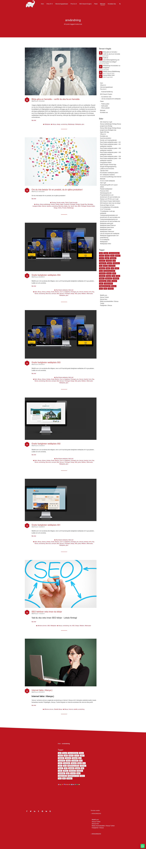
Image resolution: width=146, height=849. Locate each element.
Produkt (64, 208)
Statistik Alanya (58, 709)
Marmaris (61, 206)
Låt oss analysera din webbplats (111, 99)
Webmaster (90, 293)
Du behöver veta (106, 97)
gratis (79, 293)
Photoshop (102, 273)
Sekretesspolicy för (105, 193)
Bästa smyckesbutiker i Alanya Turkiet (103, 826)
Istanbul (49, 206)
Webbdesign (71, 124)
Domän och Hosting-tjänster (108, 140)
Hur (69, 206)
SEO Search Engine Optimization (110, 201)
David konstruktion (105, 138)
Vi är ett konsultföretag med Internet (110, 177)
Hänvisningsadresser (61, 4)
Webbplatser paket (105, 229)
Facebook (66, 204)
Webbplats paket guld (106, 223)
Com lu (62, 292)
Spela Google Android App (108, 164)
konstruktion (116, 263)
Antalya (58, 204)
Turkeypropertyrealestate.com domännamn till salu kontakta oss (110, 216)
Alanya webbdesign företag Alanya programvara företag (110, 125)
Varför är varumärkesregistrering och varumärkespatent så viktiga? (109, 60)
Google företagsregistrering (108, 166)
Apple (61, 204)
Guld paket (104, 106)
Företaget (72, 204)
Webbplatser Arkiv (105, 244)
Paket (96, 4)
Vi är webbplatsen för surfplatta (109, 207)
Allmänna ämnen (42, 625)
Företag (54, 202)
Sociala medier (60, 202)
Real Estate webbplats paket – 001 (110, 142)
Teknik (67, 202)
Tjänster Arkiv (104, 171)
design (58, 124)
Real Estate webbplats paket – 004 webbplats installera (110, 159)
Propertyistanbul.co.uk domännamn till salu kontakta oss (110, 196)
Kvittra (60, 208)
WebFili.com (35, 101)
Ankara (53, 204)
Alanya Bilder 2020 (109, 75)
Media (66, 206)
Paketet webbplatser (106, 189)
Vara (76, 206)
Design (56, 208)
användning (64, 124)
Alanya (54, 124)
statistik (75, 709)
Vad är (72, 206)
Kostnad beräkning (107, 92)
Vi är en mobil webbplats (107, 181)
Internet (44, 206)
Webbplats (47, 124)
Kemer (36, 293)
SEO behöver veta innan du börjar (47, 611)
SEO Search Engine (85, 4)
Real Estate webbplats (62, 290)
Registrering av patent (109, 271)
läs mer (34, 120)
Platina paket (105, 104)
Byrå (36, 292)
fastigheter (67, 292)
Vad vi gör (103, 183)
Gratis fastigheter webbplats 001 (46, 524)
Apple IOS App (104, 132)
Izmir (90, 292)
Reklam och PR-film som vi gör (109, 199)
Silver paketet (105, 108)
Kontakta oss (112, 4)
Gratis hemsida (73, 202)
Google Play (83, 204)
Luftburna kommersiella (107, 169)
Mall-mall (70, 290)
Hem (42, 4)
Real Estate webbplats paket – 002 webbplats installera (110, 149)
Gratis (52, 292)
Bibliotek (102, 4)
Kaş (93, 292)
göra (83, 124)
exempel (53, 293)
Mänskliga (90, 204)
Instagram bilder (37, 206)
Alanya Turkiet (104, 297)
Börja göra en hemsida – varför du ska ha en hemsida (55, 98)
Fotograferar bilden (105, 162)
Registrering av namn (105, 286)
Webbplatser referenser (107, 231)
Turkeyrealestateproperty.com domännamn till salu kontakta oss (110, 220)
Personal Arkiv (104, 191)
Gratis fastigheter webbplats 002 (46, 443)
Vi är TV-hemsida (105, 209)
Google (78, 204)
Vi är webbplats (104, 240)
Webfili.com (103, 295)
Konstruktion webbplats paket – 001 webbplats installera (109, 174)
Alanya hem (103, 299)
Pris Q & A (74, 4)
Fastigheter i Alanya (106, 305)
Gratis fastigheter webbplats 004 (46, 274)
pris (77, 292)
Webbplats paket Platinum (108, 225)
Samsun (62, 293)
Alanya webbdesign (45, 204)
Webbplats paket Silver (107, 227)
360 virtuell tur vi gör (106, 122)
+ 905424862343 (96, 834)
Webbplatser (104, 242)
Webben (83, 293)
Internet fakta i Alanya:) (42, 690)
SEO (79, 206)
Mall (58, 293)
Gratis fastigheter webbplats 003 (46, 362)
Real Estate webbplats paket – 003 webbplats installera (110, 153)
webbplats (102, 276)
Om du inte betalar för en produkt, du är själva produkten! (57, 189)
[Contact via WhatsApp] (143, 846)
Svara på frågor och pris (107, 205)
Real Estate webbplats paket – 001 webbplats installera (110, 145)
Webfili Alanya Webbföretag (111, 71)
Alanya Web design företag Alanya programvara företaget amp (110, 129)
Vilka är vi (49, 4)
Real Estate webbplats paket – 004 (110, 156)
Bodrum (57, 292)
